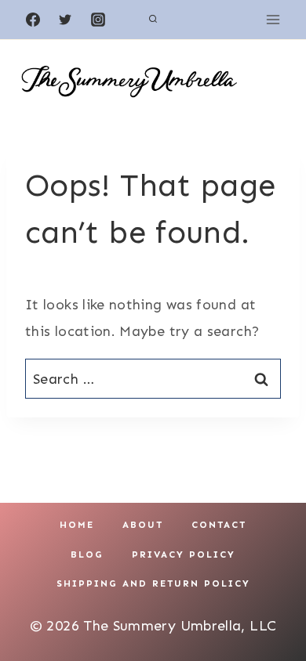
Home (77, 524)
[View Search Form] (153, 19)
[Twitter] (65, 19)
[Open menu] (272, 19)
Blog (87, 554)
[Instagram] (98, 19)
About (142, 524)
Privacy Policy (183, 554)
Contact (218, 524)
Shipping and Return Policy (153, 583)
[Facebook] (33, 19)
